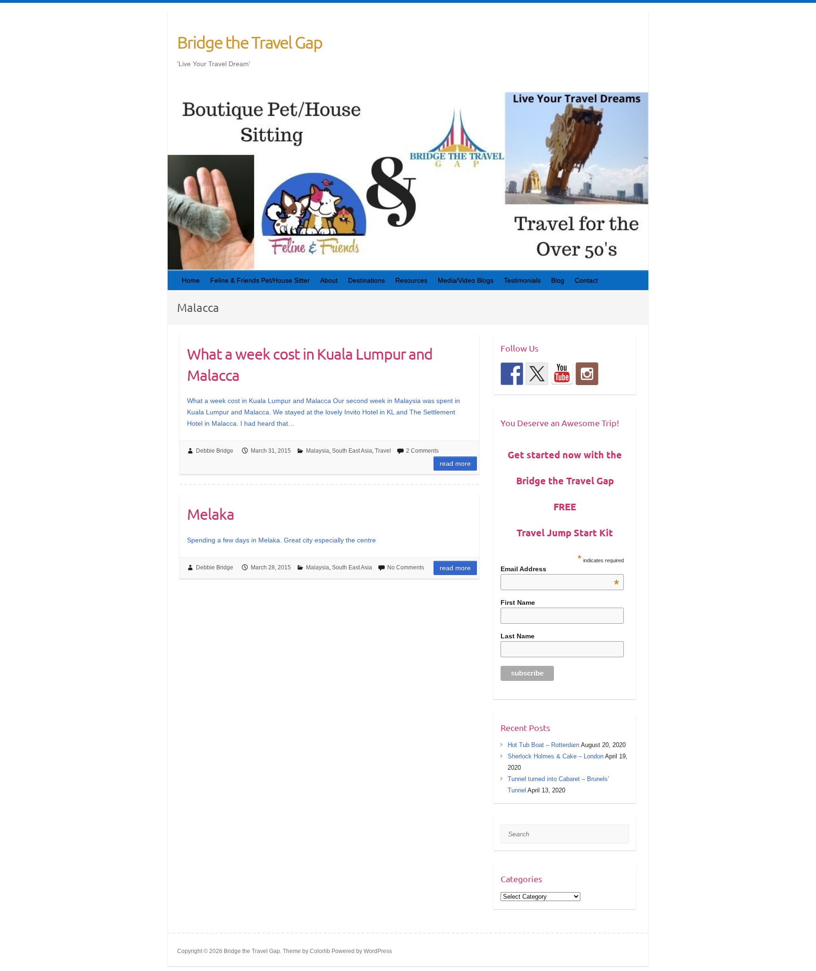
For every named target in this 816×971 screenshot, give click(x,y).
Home (191, 280)
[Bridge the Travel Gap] (512, 373)
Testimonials (522, 280)
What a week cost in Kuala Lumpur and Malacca (310, 364)
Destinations (366, 280)
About (329, 280)
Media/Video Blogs (465, 280)
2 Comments (422, 450)
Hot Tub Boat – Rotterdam (543, 744)
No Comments (405, 567)
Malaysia (317, 450)
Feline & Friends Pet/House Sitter (260, 280)
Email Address (560, 569)
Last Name (518, 636)
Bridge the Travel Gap (249, 42)
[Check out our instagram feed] (587, 373)
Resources (411, 280)
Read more (455, 463)
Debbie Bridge (214, 450)
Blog (557, 280)
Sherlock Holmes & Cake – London (556, 756)
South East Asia (352, 450)
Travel (383, 450)
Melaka (210, 514)
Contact (586, 280)
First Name (518, 602)
